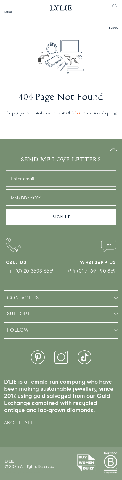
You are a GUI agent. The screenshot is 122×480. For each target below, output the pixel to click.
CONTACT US (23, 298)
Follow (18, 330)
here (78, 113)
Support (18, 314)
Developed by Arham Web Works (23, 472)
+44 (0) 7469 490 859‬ (92, 271)
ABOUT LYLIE (19, 423)
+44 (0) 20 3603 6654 (30, 271)
